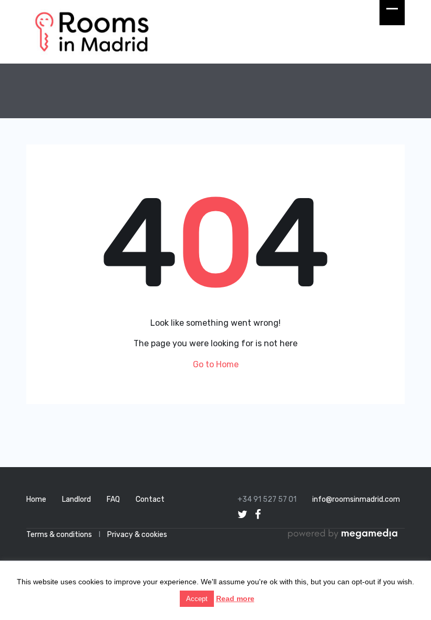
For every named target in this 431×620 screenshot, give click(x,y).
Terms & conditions (59, 534)
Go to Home (216, 364)
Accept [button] (197, 599)
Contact (150, 499)
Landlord (76, 499)
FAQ (113, 499)
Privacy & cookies (137, 534)
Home (36, 499)
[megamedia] (346, 534)
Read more (235, 598)
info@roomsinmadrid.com (356, 499)
